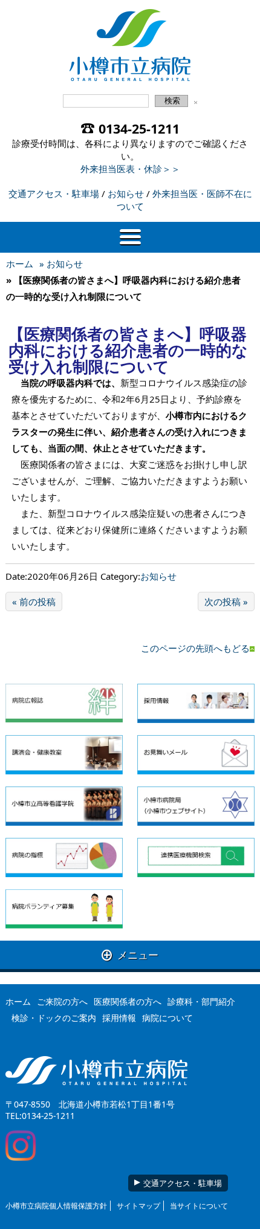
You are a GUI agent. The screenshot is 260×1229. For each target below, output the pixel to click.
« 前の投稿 (34, 601)
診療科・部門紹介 (201, 1001)
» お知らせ (61, 264)
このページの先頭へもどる (195, 648)
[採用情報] (196, 703)
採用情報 (119, 1017)
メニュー (130, 955)
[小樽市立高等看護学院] (64, 806)
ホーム (19, 264)
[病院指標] (64, 857)
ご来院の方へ (62, 1001)
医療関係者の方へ (127, 1001)
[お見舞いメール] (196, 754)
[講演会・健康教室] (64, 754)
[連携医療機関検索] (196, 857)
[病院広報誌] (64, 703)
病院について (167, 1017)
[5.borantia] (64, 909)
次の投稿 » (226, 601)
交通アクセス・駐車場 (53, 193)
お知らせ (126, 193)
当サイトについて (199, 1206)
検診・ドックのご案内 (53, 1017)
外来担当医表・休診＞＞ (130, 169)
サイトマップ (138, 1206)
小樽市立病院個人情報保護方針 (56, 1206)
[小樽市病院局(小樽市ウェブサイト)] (196, 806)
